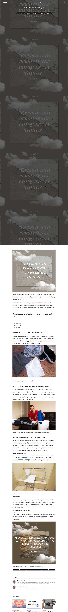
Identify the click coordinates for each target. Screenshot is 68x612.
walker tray (20, 459)
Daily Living (29, 13)
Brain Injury (49, 13)
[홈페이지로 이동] (4, 2)
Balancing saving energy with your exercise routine (31, 566)
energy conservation (21, 13)
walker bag (27, 459)
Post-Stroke (42, 13)
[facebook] (34, 569)
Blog (40, 2)
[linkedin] (48, 569)
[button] (29, 2)
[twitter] (20, 569)
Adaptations (35, 13)
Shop (51, 2)
